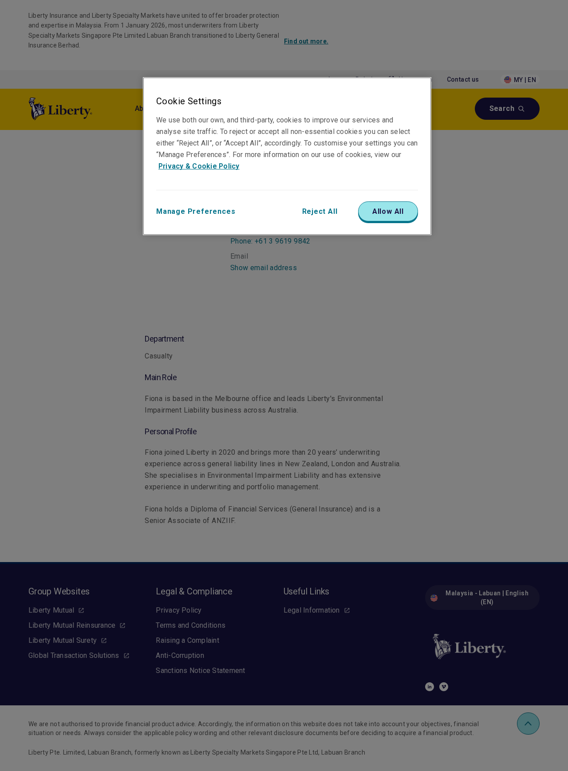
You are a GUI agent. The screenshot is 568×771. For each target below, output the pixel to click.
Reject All (320, 211)
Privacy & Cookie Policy (199, 166)
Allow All (388, 211)
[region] (287, 156)
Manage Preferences (195, 211)
